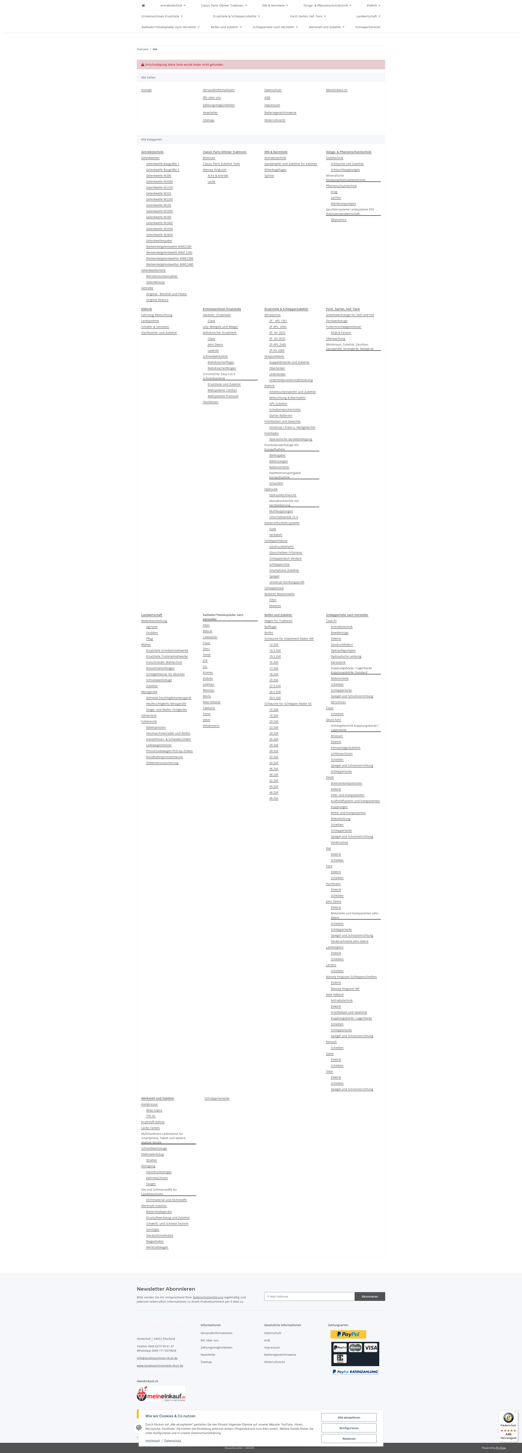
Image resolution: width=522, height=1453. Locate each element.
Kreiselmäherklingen (160, 668)
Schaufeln (276, 483)
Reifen (268, 633)
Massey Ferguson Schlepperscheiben (351, 977)
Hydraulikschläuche (282, 495)
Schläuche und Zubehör (347, 164)
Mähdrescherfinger (221, 362)
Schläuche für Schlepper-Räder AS (288, 703)
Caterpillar (210, 637)
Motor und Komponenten (348, 813)
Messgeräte (149, 692)
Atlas (206, 625)
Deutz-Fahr (333, 720)
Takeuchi (209, 708)
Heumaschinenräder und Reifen (168, 733)
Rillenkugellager (275, 170)
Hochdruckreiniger (159, 1172)
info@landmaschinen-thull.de (157, 1358)
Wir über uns (212, 97)
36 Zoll (273, 769)
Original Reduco (157, 300)
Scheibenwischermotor (285, 409)
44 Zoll (273, 786)
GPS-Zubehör (278, 403)
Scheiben (337, 684)
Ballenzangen (278, 461)
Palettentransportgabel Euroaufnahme (285, 475)
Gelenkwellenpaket (159, 241)
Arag (334, 192)
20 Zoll (273, 680)
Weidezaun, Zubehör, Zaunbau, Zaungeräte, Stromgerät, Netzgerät (349, 346)
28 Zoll (273, 745)
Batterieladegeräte (159, 1212)
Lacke (211, 181)
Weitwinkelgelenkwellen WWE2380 (169, 258)
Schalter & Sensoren (155, 327)
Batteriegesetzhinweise (280, 112)
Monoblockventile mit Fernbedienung (284, 503)
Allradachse (272, 315)
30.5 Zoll (275, 698)
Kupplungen (339, 807)
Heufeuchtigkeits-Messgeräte (166, 703)
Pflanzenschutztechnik (341, 186)
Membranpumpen (343, 203)
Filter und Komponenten (347, 795)
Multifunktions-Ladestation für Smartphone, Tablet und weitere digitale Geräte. (163, 1138)
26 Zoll (273, 739)
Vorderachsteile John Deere (349, 941)
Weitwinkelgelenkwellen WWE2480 (169, 264)
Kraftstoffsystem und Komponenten (355, 801)
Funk (272, 529)
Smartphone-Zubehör (284, 570)
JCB (205, 660)
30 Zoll (273, 751)
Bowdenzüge (339, 633)
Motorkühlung (340, 819)
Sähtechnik (148, 715)
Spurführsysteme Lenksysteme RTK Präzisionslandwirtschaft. (350, 211)
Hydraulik (271, 489)
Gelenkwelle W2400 (159, 223)
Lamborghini (334, 947)
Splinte (269, 175)
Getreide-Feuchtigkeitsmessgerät (168, 698)
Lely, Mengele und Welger (220, 327)
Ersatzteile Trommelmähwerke (167, 656)
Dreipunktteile (274, 356)
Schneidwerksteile (215, 356)
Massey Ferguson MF (345, 988)
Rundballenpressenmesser (164, 757)
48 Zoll (273, 798)
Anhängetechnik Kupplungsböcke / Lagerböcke (355, 728)
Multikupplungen (281, 511)
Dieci (206, 649)
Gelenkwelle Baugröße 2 (162, 170)
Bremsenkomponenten (346, 783)
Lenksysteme (150, 321)
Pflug (149, 638)
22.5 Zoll (275, 686)
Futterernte (149, 721)
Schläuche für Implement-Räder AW (289, 638)
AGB (267, 97)
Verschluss (338, 702)
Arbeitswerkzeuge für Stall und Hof (350, 315)
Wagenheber (155, 1241)
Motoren (275, 606)
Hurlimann (333, 884)
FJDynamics (338, 219)
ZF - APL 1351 (278, 321)
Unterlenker (277, 374)
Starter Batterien (280, 415)
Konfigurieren (349, 1428)
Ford (329, 866)
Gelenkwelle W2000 (159, 181)
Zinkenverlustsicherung (162, 763)
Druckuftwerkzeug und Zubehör (168, 1217)
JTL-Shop (501, 1448)
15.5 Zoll (275, 656)
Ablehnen (349, 1438)
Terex (206, 714)
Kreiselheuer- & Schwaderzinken (168, 739)
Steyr (329, 1071)
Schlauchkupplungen (345, 170)
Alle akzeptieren (349, 1417)
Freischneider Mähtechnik (164, 662)
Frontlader (271, 433)
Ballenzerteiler (279, 467)
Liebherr (209, 684)
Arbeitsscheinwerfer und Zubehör (292, 392)
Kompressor (149, 1104)
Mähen (146, 644)
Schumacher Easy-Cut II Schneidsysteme (219, 376)
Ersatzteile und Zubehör (224, 384)
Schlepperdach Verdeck (285, 558)
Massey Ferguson (215, 170)
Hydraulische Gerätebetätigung (290, 439)
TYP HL (150, 1116)
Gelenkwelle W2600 (159, 235)
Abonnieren (370, 1296)
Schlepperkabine (276, 541)
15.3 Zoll (275, 650)
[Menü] (515, 1412)
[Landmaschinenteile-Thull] (143, 5)
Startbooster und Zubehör (159, 332)
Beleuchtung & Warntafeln (287, 398)
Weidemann (211, 726)
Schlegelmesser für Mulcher (165, 674)
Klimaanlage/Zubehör (346, 748)
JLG (205, 666)
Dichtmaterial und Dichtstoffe (166, 1200)
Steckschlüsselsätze (159, 1235)
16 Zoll (273, 662)
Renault (331, 1042)
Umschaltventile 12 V (283, 517)
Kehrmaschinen (157, 1178)
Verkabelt (275, 535)
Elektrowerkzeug (152, 1154)
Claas (211, 321)
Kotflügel (270, 627)
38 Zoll (273, 774)
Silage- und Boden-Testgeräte (166, 709)
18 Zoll (273, 674)
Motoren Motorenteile (279, 594)
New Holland (211, 702)
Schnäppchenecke (217, 1098)
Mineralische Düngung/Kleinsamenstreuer (346, 178)
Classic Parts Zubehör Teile (221, 164)
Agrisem (151, 627)
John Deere (215, 344)
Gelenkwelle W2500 (159, 229)
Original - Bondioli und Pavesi (166, 294)
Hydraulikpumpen (343, 650)
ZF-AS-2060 (276, 350)
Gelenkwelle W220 (158, 193)
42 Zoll (273, 780)
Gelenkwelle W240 (158, 217)
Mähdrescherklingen (222, 368)
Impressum (152, 1440)
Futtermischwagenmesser (343, 327)
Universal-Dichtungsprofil (286, 582)
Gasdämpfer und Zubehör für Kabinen (290, 164)
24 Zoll (273, 733)
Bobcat (207, 631)
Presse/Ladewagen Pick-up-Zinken (169, 751)
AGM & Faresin (341, 332)
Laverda (213, 350)
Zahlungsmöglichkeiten (219, 105)
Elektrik (269, 386)
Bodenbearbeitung (154, 621)
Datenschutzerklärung (208, 1297)
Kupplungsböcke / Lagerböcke (351, 1018)
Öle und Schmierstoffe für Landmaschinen (159, 1192)
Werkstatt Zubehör (154, 1206)
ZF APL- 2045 (277, 327)
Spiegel (274, 576)
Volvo (206, 720)
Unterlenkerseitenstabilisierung (291, 380)
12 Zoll (273, 644)
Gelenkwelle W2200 (159, 199)
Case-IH (331, 621)
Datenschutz (172, 1440)
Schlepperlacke (341, 690)
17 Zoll (273, 668)
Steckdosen (210, 402)
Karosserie (338, 662)
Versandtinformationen (219, 90)
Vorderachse (339, 842)
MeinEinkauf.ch (336, 90)
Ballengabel (277, 455)
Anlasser (337, 736)
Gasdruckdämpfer (281, 546)
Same (330, 1053)
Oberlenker (277, 368)
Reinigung (148, 1166)
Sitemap (208, 120)
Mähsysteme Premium (223, 396)
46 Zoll (273, 792)
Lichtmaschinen (342, 753)
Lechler (336, 197)
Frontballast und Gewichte (282, 421)
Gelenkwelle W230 (158, 205)
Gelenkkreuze (155, 282)
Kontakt (146, 90)
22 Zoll (273, 727)
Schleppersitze (279, 564)
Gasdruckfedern (342, 644)
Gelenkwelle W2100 (159, 187)
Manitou (208, 690)
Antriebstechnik (275, 158)
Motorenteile (339, 678)
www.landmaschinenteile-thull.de (160, 1366)
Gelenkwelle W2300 (159, 211)
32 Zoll (273, 757)
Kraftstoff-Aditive (153, 1122)
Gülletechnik (334, 158)
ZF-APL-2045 (277, 344)
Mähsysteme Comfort (222, 390)
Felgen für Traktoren (278, 621)
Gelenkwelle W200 (158, 175)
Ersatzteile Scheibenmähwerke (167, 650)
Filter (272, 600)
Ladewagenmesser (159, 745)
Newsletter (210, 112)
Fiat (328, 848)
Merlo (207, 696)
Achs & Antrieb (218, 175)
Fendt (207, 655)
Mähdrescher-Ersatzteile (220, 332)
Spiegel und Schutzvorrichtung (352, 696)
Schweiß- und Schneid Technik (167, 1223)
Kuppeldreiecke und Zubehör (289, 362)
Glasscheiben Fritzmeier (285, 552)
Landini (331, 965)
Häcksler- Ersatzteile (217, 315)
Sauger (151, 1184)
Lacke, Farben (150, 1128)
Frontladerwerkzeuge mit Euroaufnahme (281, 447)
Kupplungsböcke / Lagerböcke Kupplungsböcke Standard (351, 670)
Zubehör (152, 686)
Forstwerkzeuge (336, 321)
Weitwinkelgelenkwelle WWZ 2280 (169, 252)
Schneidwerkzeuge (159, 680)
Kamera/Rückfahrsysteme (282, 523)
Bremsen (209, 158)
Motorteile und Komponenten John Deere (354, 915)
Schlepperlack (274, 588)
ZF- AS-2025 (277, 332)
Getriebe (147, 288)
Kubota (208, 678)
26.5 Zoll (275, 692)
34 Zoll (273, 763)
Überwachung (335, 338)
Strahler (151, 1160)
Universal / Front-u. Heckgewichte (292, 427)
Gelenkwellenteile (153, 270)
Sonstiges (152, 1229)
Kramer (208, 672)
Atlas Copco (154, 1110)
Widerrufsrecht (274, 120)
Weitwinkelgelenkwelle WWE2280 (168, 246)
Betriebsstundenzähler (162, 276)
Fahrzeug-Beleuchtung (156, 315)
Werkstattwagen (157, 1247)
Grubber (152, 633)
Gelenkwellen (150, 158)
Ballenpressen (156, 727)
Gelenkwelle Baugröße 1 (162, 164)
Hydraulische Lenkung (346, 656)
